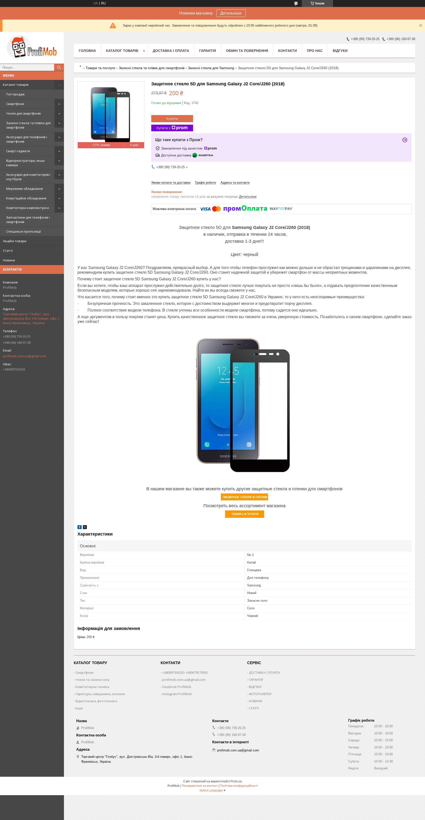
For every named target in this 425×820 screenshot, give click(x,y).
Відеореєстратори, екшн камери (25, 162)
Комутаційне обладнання (26, 198)
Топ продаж (15, 94)
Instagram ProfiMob (177, 694)
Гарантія (207, 51)
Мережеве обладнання (24, 188)
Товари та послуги (100, 68)
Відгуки (340, 51)
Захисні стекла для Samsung (211, 68)
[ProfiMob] (32, 47)
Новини (9, 260)
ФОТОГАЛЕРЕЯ (260, 694)
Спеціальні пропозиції (23, 231)
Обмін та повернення (247, 51)
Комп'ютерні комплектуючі (27, 208)
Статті (8, 250)
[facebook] (79, 528)
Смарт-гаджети (18, 151)
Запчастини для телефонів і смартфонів (28, 219)
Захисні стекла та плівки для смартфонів (28, 125)
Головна (87, 51)
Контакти (287, 51)
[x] (85, 528)
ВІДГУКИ (255, 687)
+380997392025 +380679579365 (185, 672)
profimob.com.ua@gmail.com (24, 356)
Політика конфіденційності (239, 786)
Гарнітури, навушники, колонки (100, 694)
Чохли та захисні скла (92, 679)
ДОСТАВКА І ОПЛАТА (264, 672)
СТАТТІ (254, 708)
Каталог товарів (16, 84)
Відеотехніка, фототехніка (96, 701)
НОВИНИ (255, 701)
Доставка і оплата (171, 51)
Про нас (315, 51)
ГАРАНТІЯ (256, 679)
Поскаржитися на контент (200, 786)
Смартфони (15, 104)
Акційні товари (14, 241)
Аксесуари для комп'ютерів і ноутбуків (28, 176)
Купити (172, 118)
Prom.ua (236, 781)
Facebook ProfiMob (176, 687)
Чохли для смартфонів (23, 113)
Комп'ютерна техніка (92, 687)
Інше (79, 708)
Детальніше (231, 13)
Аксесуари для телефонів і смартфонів (26, 139)
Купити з (163, 128)
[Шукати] (59, 67)
